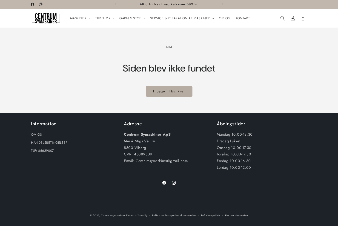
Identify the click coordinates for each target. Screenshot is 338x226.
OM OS (36, 134)
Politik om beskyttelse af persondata (174, 215)
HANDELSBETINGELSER (49, 142)
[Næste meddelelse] (223, 4)
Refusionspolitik (210, 215)
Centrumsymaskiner (113, 215)
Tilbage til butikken (169, 91)
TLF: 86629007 (42, 150)
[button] (80, 18)
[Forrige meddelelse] (115, 4)
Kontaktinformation (236, 215)
